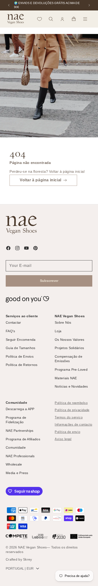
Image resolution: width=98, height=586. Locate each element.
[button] (51, 19)
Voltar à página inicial (40, 180)
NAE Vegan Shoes (32, 547)
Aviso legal (63, 439)
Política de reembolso (71, 403)
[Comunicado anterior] (9, 5)
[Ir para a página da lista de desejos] (39, 19)
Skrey (27, 559)
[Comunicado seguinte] (89, 5)
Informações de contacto (73, 424)
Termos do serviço (69, 417)
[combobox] (23, 568)
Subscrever (49, 281)
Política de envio (67, 432)
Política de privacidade (72, 410)
